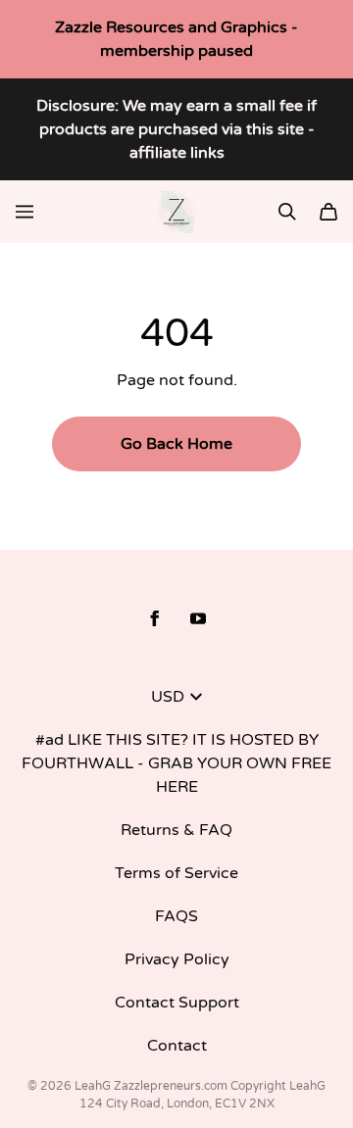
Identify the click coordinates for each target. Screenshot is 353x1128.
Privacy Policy (177, 959)
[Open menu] (24, 212)
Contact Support (177, 1002)
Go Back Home (176, 444)
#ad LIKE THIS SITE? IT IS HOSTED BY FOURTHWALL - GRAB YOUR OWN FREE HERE (176, 763)
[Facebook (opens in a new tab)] (154, 618)
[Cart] (328, 212)
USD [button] (167, 697)
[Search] (287, 212)
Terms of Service (176, 873)
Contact (177, 1045)
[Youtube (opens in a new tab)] (198, 618)
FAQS (176, 916)
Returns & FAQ (176, 830)
